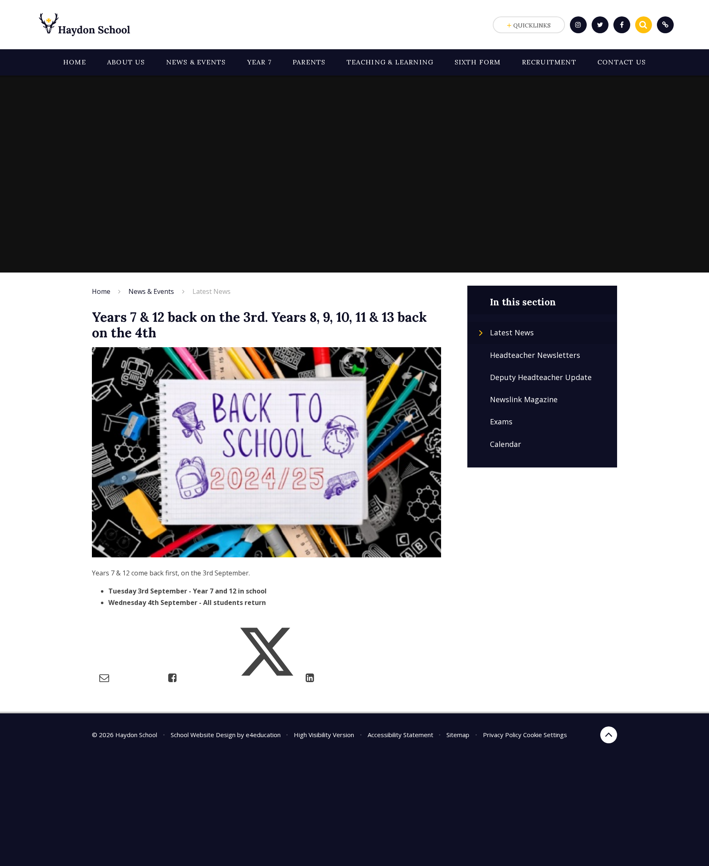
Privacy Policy (502, 735)
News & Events (151, 291)
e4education (263, 735)
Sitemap (457, 735)
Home (101, 291)
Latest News (211, 291)
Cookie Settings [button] (545, 735)
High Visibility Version (324, 735)
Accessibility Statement (400, 735)
